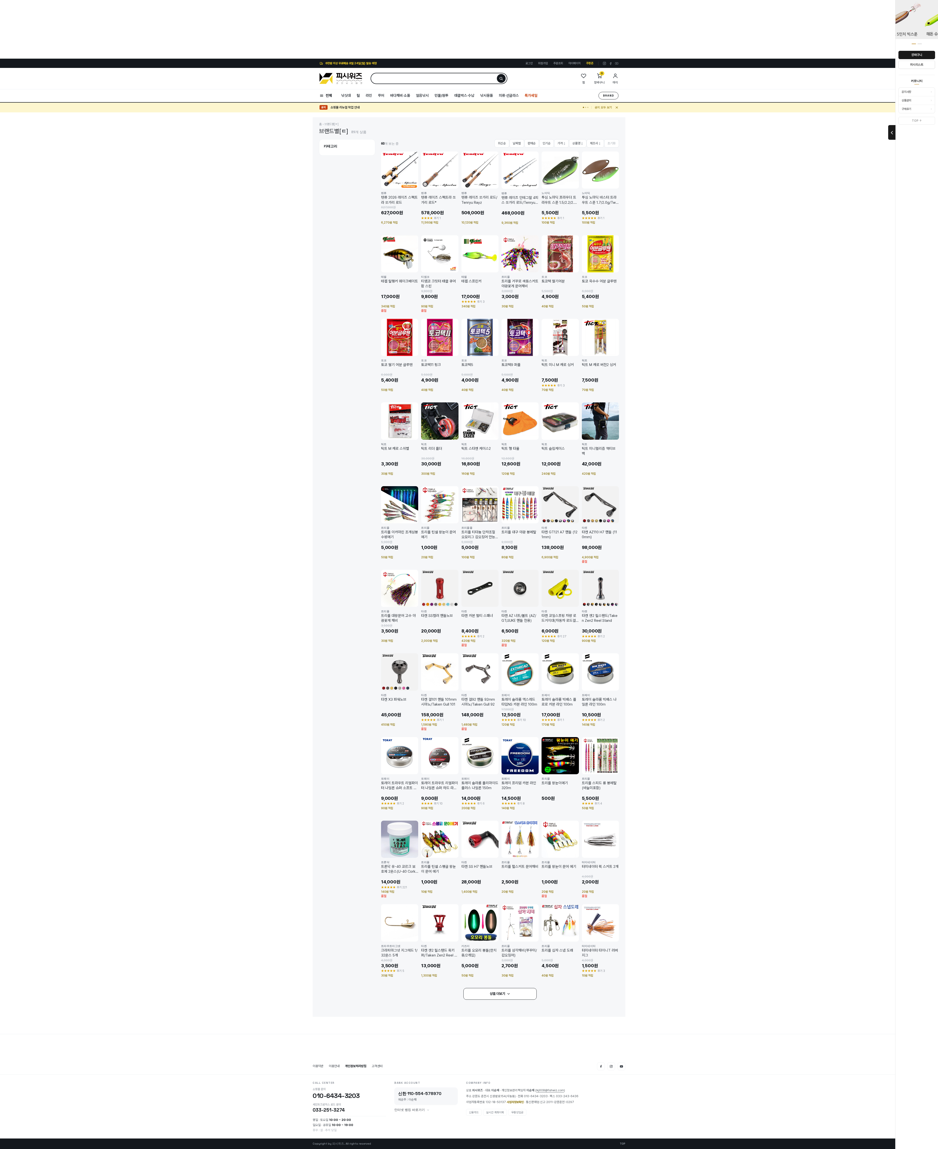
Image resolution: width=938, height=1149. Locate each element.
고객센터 (377, 1066)
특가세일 (531, 95)
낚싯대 (346, 95)
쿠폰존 (589, 63)
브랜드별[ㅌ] (331, 124)
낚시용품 (486, 95)
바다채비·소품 (400, 95)
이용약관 (318, 1066)
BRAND (608, 95)
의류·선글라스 (509, 95)
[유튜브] (616, 63)
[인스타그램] (604, 63)
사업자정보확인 (515, 1102)
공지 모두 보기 (603, 107)
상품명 (577, 143)
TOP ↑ (917, 120)
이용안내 (334, 1066)
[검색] (501, 78)
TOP (622, 1143)
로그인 (529, 63)
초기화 (612, 143)
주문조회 (558, 63)
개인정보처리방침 (355, 1066)
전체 (329, 95)
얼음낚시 (422, 95)
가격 (561, 143)
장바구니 (916, 55)
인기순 (547, 143)
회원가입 (543, 63)
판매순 (532, 143)
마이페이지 (574, 63)
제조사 (595, 143)
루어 (381, 95)
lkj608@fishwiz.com (550, 1090)
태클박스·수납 (464, 95)
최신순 (502, 143)
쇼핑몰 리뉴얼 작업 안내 (345, 107)
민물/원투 (441, 95)
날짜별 (517, 143)
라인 (369, 95)
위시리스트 (916, 64)
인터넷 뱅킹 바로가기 (409, 1110)
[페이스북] (610, 63)
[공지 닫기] (616, 107)
